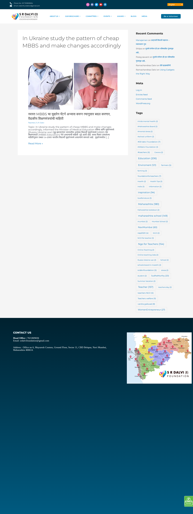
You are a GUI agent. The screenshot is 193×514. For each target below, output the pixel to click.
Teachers (31, 123)
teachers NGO (146, 293)
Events (107, 16)
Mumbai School (160, 221)
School (164, 260)
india (141, 186)
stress (164, 270)
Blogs (133, 16)
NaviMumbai (147, 227)
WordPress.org (143, 103)
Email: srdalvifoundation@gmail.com (31, 340)
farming (142, 171)
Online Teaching (146, 250)
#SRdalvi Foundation (148, 147)
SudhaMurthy (160, 275)
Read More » (35, 143)
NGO (156, 233)
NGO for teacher (146, 238)
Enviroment (147, 165)
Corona (158, 152)
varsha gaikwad (146, 304)
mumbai (143, 221)
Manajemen (142, 40)
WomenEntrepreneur (151, 309)
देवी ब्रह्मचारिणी (165, 65)
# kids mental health (148, 121)
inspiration (146, 192)
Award (120, 16)
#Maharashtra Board (147, 126)
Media (144, 16)
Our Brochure (72, 16)
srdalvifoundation (147, 270)
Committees (91, 16)
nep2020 (143, 233)
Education (147, 158)
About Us (54, 16)
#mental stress (145, 131)
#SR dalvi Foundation (149, 142)
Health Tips (156, 181)
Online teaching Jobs (148, 255)
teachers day (165, 287)
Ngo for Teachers (151, 244)
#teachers (144, 152)
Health (142, 181)
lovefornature (145, 198)
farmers (166, 165)
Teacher (145, 287)
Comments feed (144, 99)
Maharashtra (148, 204)
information (155, 186)
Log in (139, 90)
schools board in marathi (149, 265)
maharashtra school (153, 215)
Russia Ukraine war (147, 260)
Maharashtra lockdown (148, 210)
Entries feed (142, 94)
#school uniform (146, 136)
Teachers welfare (147, 298)
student (142, 276)
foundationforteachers (149, 176)
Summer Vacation (146, 281)
